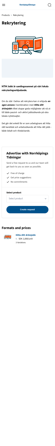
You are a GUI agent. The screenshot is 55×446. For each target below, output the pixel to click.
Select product (13, 192)
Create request (27, 209)
